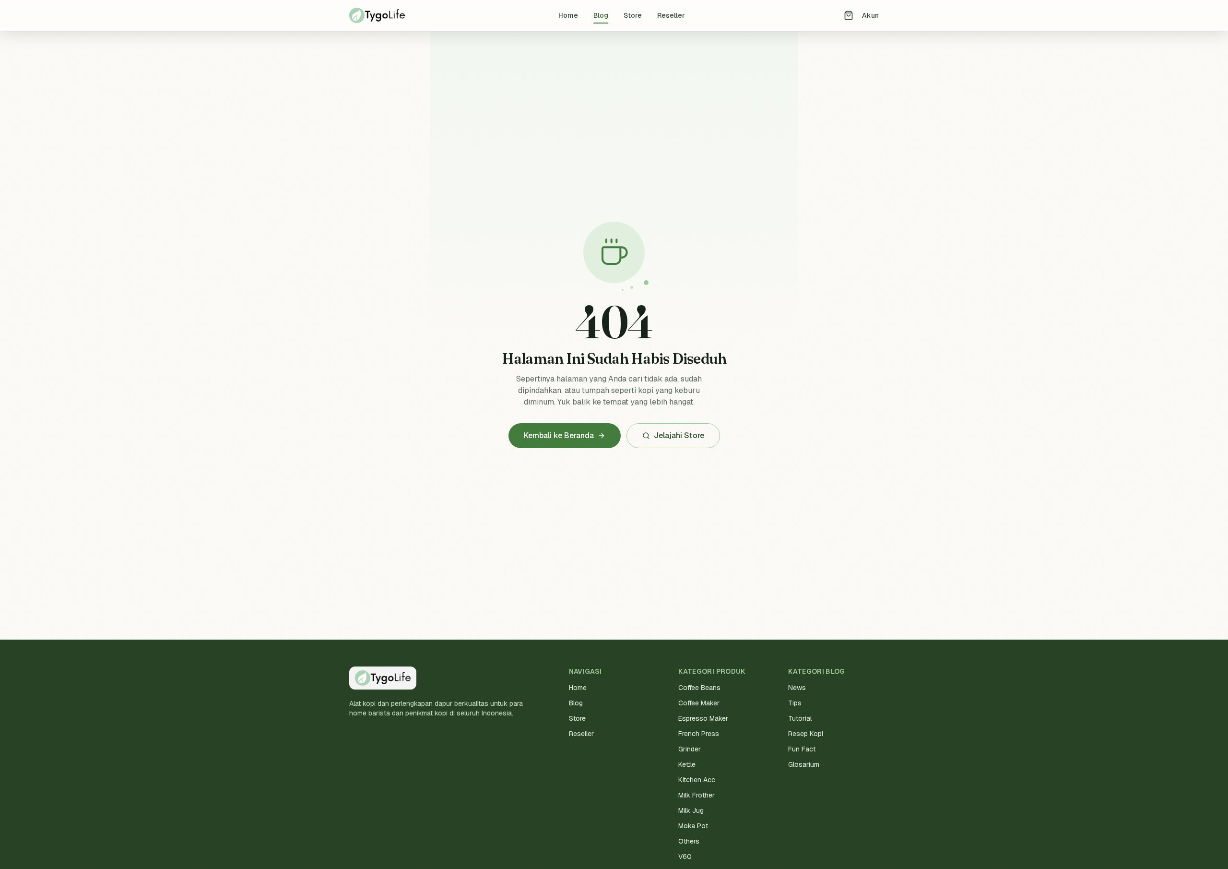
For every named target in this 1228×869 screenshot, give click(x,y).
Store (633, 15)
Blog (600, 15)
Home (568, 15)
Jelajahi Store (679, 435)
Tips (795, 703)
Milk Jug (691, 810)
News (797, 687)
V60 (685, 856)
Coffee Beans (699, 687)
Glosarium (803, 764)
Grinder (689, 749)
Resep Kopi (805, 733)
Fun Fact (801, 749)
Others (688, 841)
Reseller (671, 15)
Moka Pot (693, 825)
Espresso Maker (703, 718)
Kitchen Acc (696, 779)
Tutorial (800, 718)
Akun (870, 15)
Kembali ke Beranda (559, 435)
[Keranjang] (848, 15)
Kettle (687, 764)
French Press (698, 733)
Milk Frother (696, 795)
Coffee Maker (699, 703)
